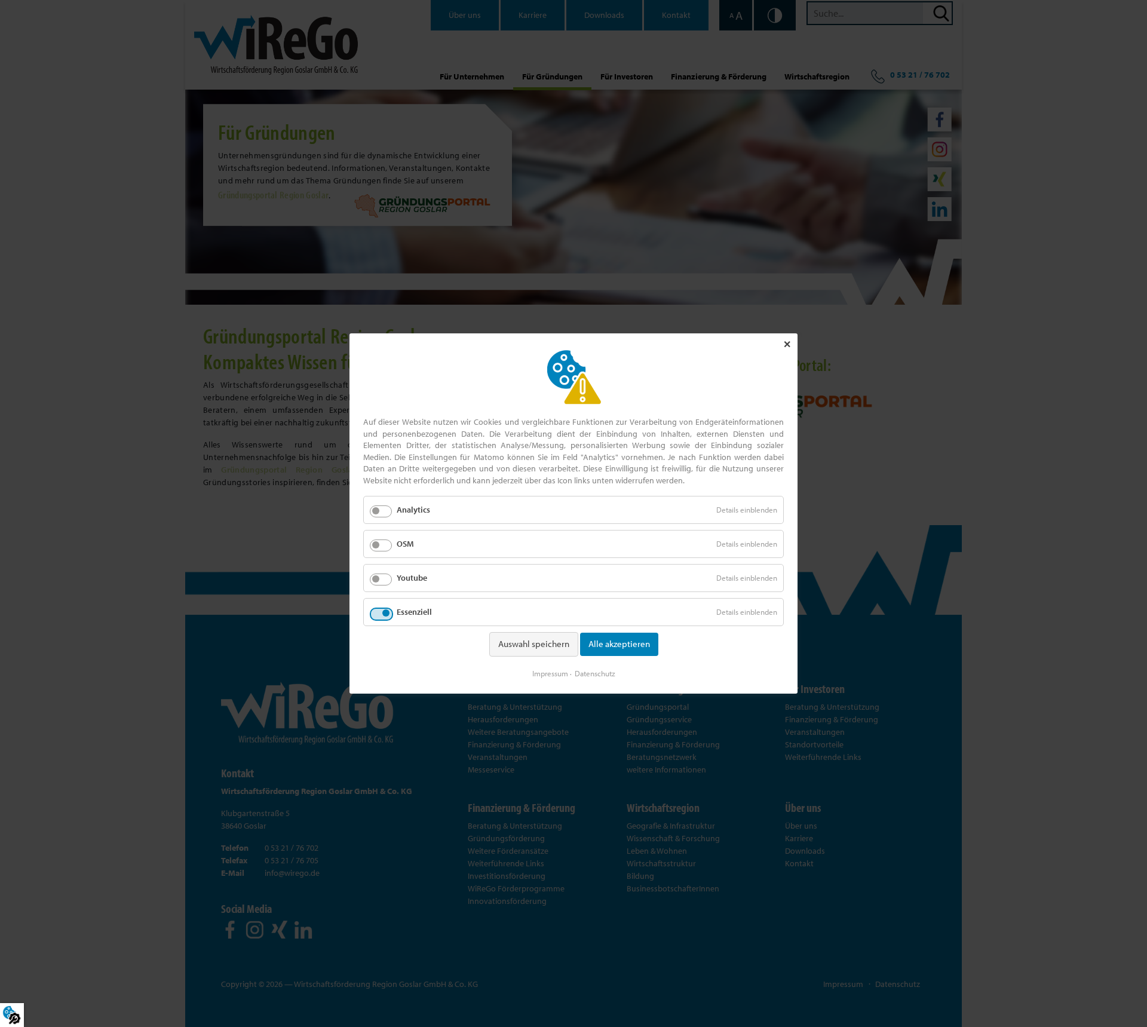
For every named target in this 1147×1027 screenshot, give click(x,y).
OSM (405, 543)
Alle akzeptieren (619, 643)
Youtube (412, 577)
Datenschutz (595, 673)
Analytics (413, 509)
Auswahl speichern (533, 643)
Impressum (550, 673)
